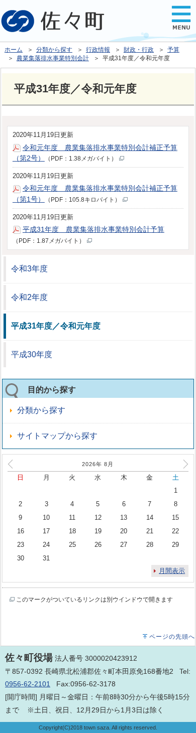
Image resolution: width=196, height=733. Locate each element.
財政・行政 (139, 49)
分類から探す (54, 49)
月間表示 (172, 570)
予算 (173, 49)
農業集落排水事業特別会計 (53, 58)
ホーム (14, 49)
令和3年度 (29, 268)
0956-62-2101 (27, 684)
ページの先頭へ (172, 637)
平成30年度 (31, 354)
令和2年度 (29, 297)
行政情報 (98, 49)
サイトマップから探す (57, 435)
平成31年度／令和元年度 (56, 326)
